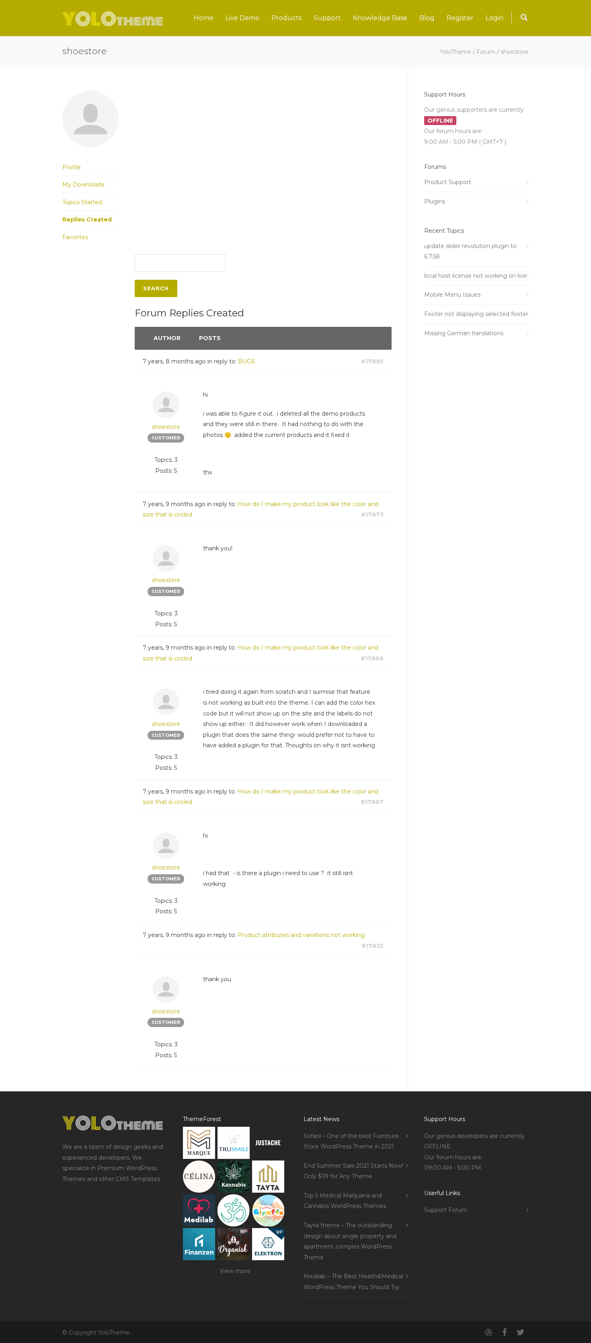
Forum (485, 51)
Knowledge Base (380, 18)
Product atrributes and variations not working (301, 935)
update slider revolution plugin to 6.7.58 (470, 251)
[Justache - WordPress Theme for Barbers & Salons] (268, 1145)
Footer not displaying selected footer (476, 314)
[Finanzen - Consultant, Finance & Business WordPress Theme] (199, 1246)
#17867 (372, 802)
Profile (71, 167)
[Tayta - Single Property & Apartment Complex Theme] (268, 1178)
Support (327, 18)
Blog (427, 18)
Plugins (434, 201)
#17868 (372, 658)
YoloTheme (455, 51)
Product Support (447, 182)
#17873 (372, 514)
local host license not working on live (475, 275)
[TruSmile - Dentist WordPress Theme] (234, 1145)
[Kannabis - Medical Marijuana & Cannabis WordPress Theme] (234, 1178)
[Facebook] (505, 1333)
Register (460, 18)
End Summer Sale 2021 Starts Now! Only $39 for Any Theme (353, 1171)
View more (235, 1271)
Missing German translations (463, 333)
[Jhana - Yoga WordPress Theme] (234, 1212)
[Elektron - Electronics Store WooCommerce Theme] (268, 1246)
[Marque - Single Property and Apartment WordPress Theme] (199, 1145)
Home (203, 18)
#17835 (372, 945)
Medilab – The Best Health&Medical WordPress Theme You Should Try (353, 1282)
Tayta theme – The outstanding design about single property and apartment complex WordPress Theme (350, 1241)
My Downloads (83, 184)
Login (494, 18)
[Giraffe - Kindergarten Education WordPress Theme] (268, 1212)
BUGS (246, 361)
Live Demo (242, 18)
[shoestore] (90, 153)
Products (286, 18)
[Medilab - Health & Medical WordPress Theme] (199, 1212)
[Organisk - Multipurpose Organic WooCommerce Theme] (234, 1246)
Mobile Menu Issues (452, 294)
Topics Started (82, 202)
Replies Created (87, 219)
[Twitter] (521, 1333)
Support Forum (445, 1210)
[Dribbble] (488, 1333)
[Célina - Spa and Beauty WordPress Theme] (199, 1178)
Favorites (75, 237)
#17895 (372, 361)
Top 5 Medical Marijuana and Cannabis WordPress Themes (345, 1201)
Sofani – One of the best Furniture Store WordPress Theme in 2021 (351, 1141)
